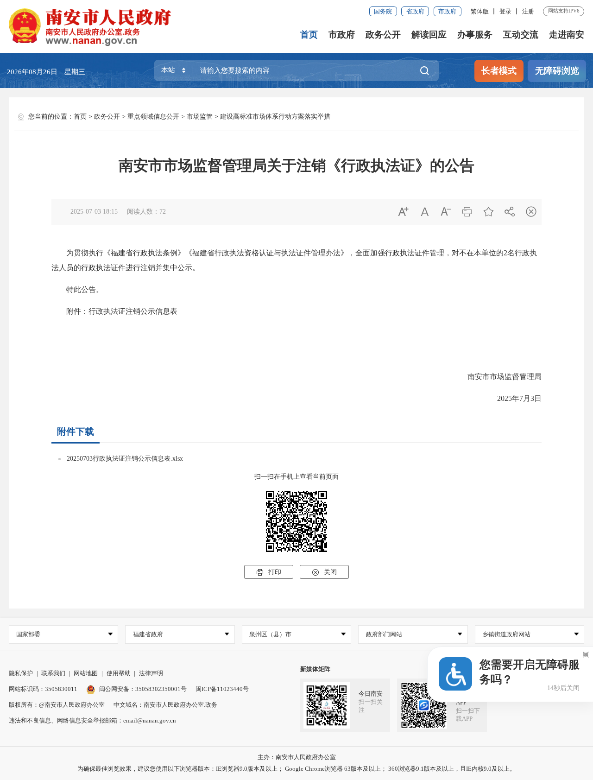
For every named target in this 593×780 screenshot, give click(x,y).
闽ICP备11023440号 (222, 688)
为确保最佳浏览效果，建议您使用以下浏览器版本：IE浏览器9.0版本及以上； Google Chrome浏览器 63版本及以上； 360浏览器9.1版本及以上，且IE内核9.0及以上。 (296, 768)
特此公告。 (77, 289)
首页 (309, 34)
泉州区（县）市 (270, 634)
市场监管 (200, 116)
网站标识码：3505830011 (43, 688)
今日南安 (371, 693)
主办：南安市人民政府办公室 (297, 757)
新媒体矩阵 (315, 669)
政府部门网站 (384, 634)
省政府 (415, 11)
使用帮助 (119, 673)
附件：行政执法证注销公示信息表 (114, 311)
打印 (268, 572)
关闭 (324, 572)
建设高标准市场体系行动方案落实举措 (275, 116)
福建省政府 (148, 634)
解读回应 (429, 34)
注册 (528, 11)
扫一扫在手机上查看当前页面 (296, 476)
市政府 (447, 11)
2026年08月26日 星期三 (46, 72)
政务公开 (383, 34)
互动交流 (520, 34)
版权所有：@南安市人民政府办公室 (57, 704)
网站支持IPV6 (564, 10)
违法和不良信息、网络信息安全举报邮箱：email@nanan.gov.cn (92, 720)
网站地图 (86, 673)
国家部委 (28, 634)
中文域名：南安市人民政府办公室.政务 (165, 704)
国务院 (383, 11)
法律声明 (151, 673)
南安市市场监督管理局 (504, 376)
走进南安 (566, 34)
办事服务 (474, 34)
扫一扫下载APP (468, 714)
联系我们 (53, 673)
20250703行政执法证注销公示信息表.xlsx (125, 458)
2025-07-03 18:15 (94, 211)
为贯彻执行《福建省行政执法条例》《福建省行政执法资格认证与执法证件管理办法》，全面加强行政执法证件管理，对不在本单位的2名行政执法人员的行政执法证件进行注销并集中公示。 (294, 260)
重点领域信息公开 (153, 116)
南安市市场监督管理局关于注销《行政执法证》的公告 (296, 165)
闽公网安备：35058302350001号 (143, 688)
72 (162, 211)
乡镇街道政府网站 (506, 634)
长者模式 (499, 71)
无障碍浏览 (557, 71)
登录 (505, 11)
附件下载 (75, 431)
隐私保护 (21, 673)
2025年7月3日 (512, 398)
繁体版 (480, 11)
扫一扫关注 (371, 705)
